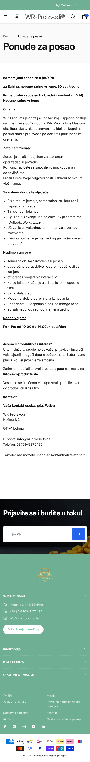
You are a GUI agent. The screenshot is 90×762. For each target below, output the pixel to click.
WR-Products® (39, 755)
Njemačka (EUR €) (68, 5)
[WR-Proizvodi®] (45, 585)
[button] (5, 16)
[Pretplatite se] (78, 534)
